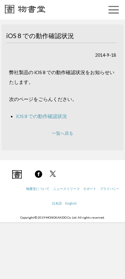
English (71, 203)
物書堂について (37, 189)
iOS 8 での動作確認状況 (41, 116)
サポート (89, 189)
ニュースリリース (66, 189)
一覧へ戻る (62, 133)
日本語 (57, 203)
